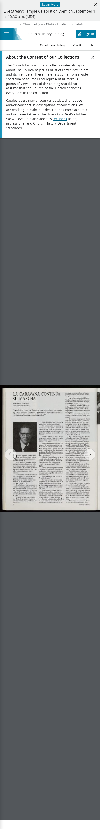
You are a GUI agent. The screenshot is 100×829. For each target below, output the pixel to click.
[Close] (93, 57)
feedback (60, 119)
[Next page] (89, 454)
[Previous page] (10, 454)
